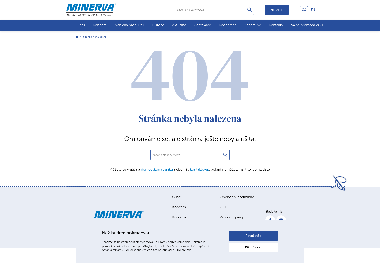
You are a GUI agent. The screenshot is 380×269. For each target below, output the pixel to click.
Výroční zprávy (232, 217)
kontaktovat (199, 169)
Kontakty (276, 25)
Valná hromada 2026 (307, 25)
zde (189, 250)
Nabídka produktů (129, 25)
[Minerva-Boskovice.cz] (76, 36)
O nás (80, 25)
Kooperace (228, 25)
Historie (158, 25)
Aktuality (179, 25)
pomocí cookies (112, 246)
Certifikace (202, 25)
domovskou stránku (157, 169)
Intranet (277, 10)
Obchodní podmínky (237, 197)
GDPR (225, 207)
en (313, 10)
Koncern (100, 25)
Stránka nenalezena (94, 36)
